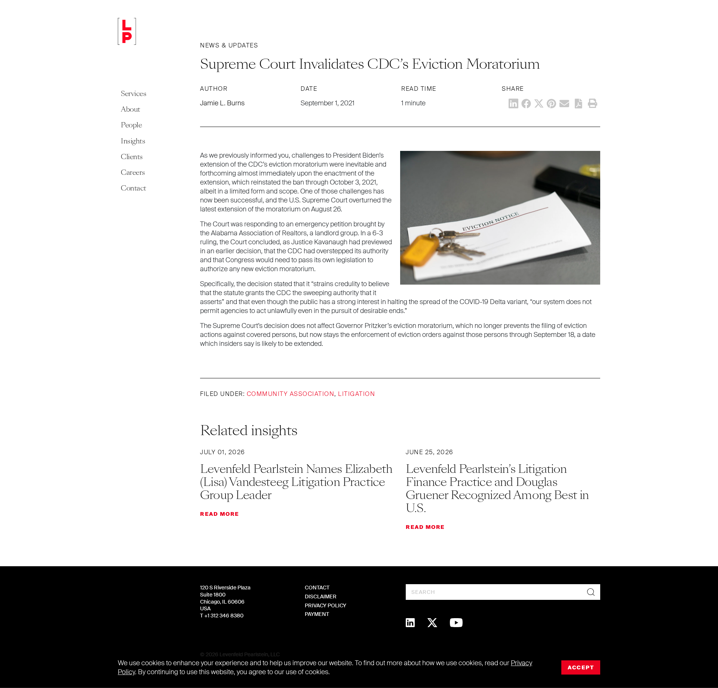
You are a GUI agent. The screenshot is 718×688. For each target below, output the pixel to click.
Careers (133, 172)
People (131, 125)
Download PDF (578, 104)
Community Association (291, 394)
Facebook (526, 103)
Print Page (592, 103)
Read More (219, 514)
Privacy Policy (325, 605)
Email (564, 103)
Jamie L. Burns (222, 103)
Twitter (539, 103)
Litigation (356, 394)
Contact (133, 188)
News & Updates (229, 45)
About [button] (130, 109)
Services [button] (133, 94)
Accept (581, 667)
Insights (133, 141)
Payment (317, 614)
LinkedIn (513, 103)
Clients (132, 157)
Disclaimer (321, 596)
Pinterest (551, 103)
